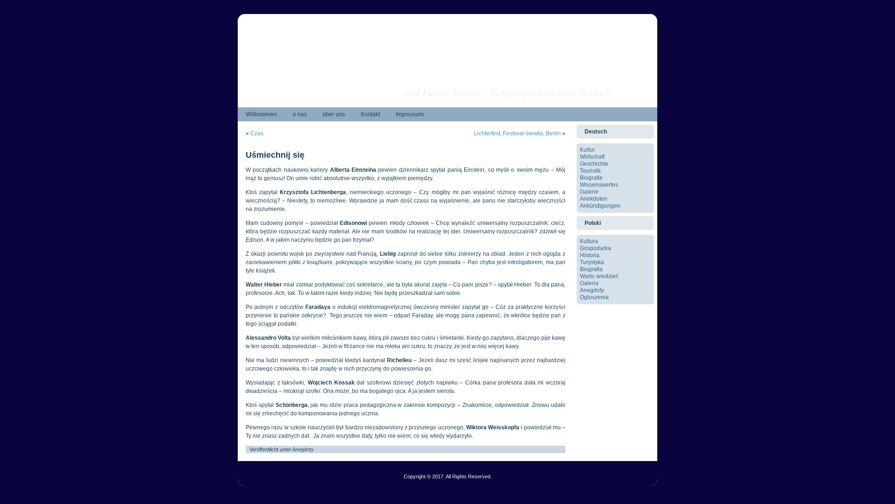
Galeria (589, 283)
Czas (256, 133)
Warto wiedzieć (599, 276)
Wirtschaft (592, 157)
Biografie (591, 178)
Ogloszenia (594, 297)
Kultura (589, 241)
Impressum (410, 114)
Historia (589, 255)
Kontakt (370, 114)
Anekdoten (593, 199)
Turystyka (592, 262)
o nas (300, 114)
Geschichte (594, 164)
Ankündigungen (600, 206)
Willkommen (261, 114)
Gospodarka (595, 248)
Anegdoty (303, 449)
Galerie (589, 192)
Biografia (591, 269)
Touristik (590, 171)
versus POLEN (574, 77)
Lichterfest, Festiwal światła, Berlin (517, 133)
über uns (334, 114)
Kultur (587, 150)
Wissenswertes (599, 185)
